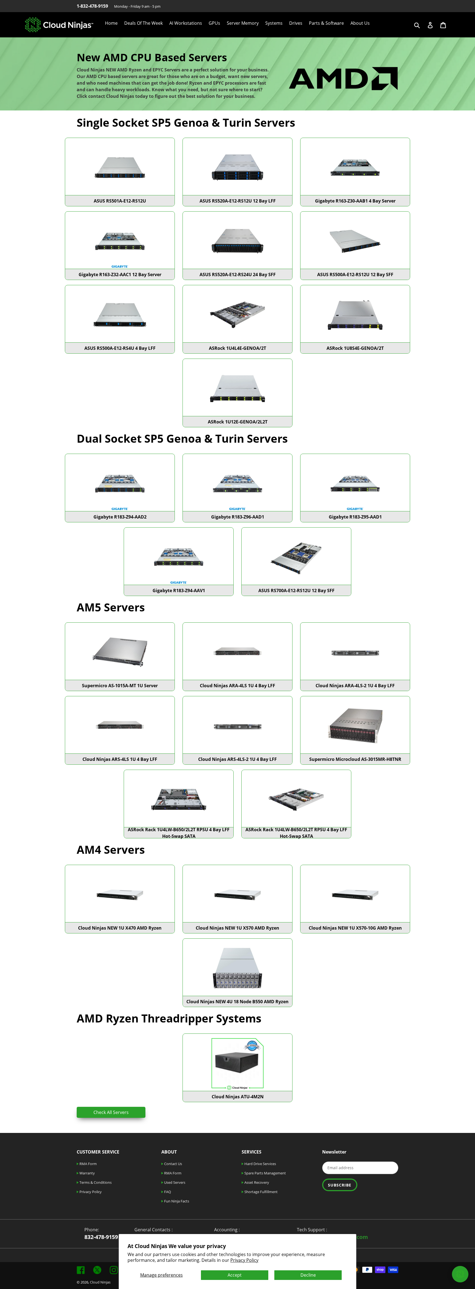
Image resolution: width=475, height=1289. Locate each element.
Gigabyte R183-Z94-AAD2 (120, 517)
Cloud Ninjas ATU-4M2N (238, 1097)
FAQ (167, 1191)
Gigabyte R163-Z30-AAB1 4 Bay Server (355, 201)
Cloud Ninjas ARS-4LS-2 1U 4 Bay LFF (237, 759)
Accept (235, 1275)
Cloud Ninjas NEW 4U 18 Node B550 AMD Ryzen (237, 1002)
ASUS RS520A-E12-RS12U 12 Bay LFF (238, 201)
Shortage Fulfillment (261, 1191)
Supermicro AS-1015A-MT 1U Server (120, 686)
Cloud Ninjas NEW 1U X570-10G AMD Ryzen (355, 928)
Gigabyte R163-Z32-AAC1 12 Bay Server (120, 274)
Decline (308, 1275)
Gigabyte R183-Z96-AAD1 (237, 517)
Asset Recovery (256, 1182)
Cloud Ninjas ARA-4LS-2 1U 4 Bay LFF (355, 686)
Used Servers (174, 1182)
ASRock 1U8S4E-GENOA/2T (355, 348)
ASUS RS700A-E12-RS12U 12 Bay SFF (296, 590)
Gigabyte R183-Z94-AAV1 (179, 590)
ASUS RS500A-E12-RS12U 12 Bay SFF (355, 274)
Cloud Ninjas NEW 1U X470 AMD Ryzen (120, 928)
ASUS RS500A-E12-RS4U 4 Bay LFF (120, 348)
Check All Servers (111, 1112)
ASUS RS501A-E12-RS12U (120, 201)
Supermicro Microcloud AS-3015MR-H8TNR (355, 759)
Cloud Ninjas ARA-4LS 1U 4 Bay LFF (237, 686)
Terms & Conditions (95, 1182)
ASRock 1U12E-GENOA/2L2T (237, 422)
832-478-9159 (101, 1237)
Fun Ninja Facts (176, 1201)
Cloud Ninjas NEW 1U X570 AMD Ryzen (237, 928)
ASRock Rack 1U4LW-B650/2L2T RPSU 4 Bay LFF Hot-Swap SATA (179, 833)
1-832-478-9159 (92, 6)
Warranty (87, 1173)
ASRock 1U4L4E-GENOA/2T (237, 348)
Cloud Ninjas (100, 1282)
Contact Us (172, 1163)
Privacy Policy (244, 1260)
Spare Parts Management (265, 1173)
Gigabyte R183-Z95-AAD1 (355, 517)
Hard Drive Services (260, 1163)
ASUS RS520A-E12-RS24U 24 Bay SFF (238, 274)
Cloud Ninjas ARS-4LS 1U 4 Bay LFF (119, 759)
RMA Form (88, 1163)
